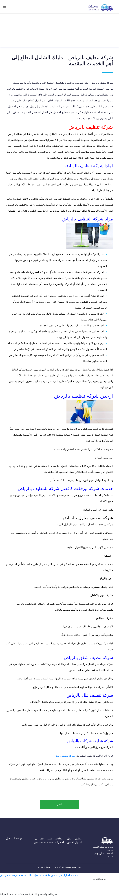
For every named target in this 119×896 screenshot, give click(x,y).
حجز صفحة (42, 840)
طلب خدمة (50, 840)
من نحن (36, 840)
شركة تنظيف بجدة (65, 755)
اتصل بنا (58, 804)
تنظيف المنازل (78, 840)
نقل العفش (70, 840)
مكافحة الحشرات (59, 840)
